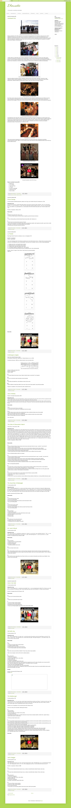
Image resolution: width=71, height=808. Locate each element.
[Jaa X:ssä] (24, 193)
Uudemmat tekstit (10, 793)
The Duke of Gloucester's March (16, 424)
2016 (56, 51)
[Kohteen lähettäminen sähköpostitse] (22, 193)
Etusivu (8, 13)
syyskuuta (58, 61)
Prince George (11, 199)
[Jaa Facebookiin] (25, 193)
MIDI (11, 672)
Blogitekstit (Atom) (12, 794)
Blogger (41, 800)
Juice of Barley (11, 393)
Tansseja (19, 13)
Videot (37, 13)
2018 (56, 48)
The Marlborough (12, 696)
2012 (56, 55)
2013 (56, 53)
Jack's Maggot (11, 757)
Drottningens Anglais (13, 355)
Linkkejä (46, 13)
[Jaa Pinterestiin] (26, 193)
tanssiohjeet (12, 229)
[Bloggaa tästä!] (23, 193)
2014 (56, 52)
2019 (56, 47)
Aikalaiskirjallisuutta (25, 13)
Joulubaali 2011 (11, 18)
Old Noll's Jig (11, 631)
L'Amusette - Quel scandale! (59, 18)
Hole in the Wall (11, 583)
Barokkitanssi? (13, 13)
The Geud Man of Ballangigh (15, 483)
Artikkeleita (33, 13)
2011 (56, 56)
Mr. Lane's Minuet (12, 528)
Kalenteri (41, 13)
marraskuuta (58, 57)
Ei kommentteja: (18, 193)
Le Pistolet (10, 234)
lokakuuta (58, 60)
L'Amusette (13, 5)
